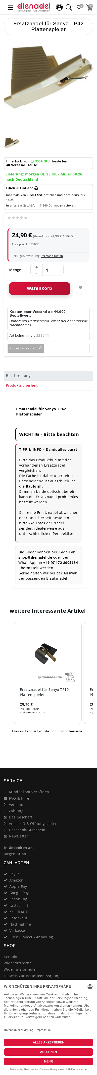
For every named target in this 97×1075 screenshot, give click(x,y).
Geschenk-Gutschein (27, 829)
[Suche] (69, 7)
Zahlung (16, 810)
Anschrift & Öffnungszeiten (33, 823)
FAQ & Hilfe (19, 798)
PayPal (15, 874)
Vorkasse (17, 930)
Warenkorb (39, 288)
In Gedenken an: (19, 847)
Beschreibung (18, 375)
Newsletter (18, 836)
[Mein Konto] (59, 7)
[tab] (48, 376)
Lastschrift (18, 905)
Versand (16, 804)
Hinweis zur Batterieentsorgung (32, 975)
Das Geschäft (20, 817)
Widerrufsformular (20, 969)
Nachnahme (20, 924)
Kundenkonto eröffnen (29, 791)
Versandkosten (52, 256)
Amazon (16, 880)
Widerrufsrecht (17, 963)
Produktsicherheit (22, 385)
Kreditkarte (19, 911)
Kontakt (10, 956)
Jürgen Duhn (15, 853)
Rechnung (18, 899)
